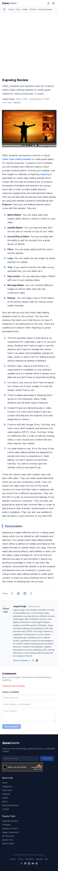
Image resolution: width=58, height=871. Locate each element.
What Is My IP (8, 843)
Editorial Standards (10, 805)
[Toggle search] (4, 9)
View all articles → (21, 660)
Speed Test (7, 840)
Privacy (13, 859)
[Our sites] (18, 3)
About (4, 801)
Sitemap (39, 859)
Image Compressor (10, 832)
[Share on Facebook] (18, 593)
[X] (21, 863)
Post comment (11, 726)
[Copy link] (31, 593)
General (17, 102)
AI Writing (6, 825)
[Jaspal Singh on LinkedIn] (37, 660)
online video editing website (16, 159)
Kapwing (44, 174)
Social (11, 9)
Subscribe (47, 758)
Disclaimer (29, 859)
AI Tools (33, 9)
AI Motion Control (9, 828)
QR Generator (8, 836)
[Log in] (48, 3)
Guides (25, 9)
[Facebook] (25, 863)
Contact (5, 809)
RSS (46, 859)
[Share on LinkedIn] (24, 593)
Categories (7, 786)
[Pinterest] (36, 863)
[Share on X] (11, 593)
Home (4, 783)
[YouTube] (33, 863)
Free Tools (7, 790)
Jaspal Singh (8, 99)
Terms (20, 859)
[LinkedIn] (29, 863)
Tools (18, 9)
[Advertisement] (29, 46)
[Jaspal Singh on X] (33, 660)
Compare (6, 794)
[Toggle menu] (53, 3)
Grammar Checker (10, 821)
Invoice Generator (45, 9)
